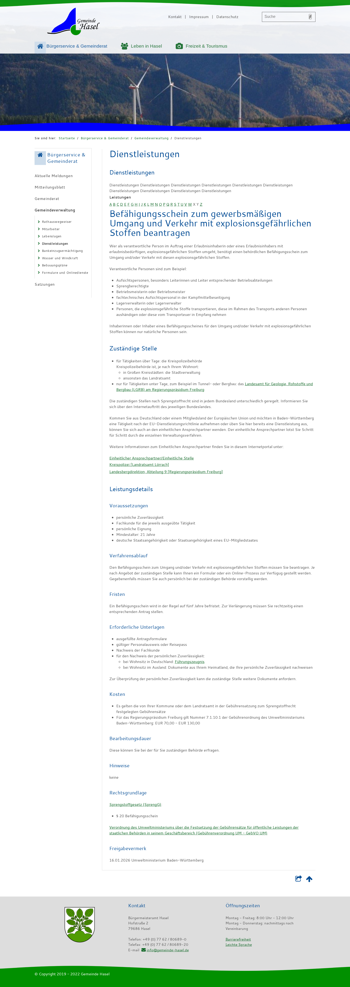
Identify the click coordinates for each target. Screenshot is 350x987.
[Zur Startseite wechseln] (73, 22)
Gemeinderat (47, 198)
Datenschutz (227, 16)
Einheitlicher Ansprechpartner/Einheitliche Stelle (151, 458)
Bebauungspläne (55, 265)
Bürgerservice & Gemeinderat (76, 46)
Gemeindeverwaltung (151, 138)
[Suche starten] (310, 16)
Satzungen (45, 284)
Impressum (199, 16)
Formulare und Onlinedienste (65, 272)
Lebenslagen (52, 236)
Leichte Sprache (238, 944)
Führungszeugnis (190, 661)
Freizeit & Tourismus (206, 46)
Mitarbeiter (51, 229)
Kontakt (175, 16)
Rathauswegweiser (57, 221)
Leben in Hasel (146, 46)
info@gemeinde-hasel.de (168, 949)
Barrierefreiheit (238, 939)
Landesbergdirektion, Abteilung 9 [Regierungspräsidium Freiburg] (166, 471)
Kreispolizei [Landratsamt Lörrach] (139, 464)
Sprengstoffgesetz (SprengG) (135, 804)
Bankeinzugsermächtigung (62, 251)
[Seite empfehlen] (298, 879)
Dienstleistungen (187, 138)
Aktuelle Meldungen (54, 175)
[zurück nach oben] (309, 879)
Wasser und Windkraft (60, 258)
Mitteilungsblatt (50, 187)
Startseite (67, 138)
